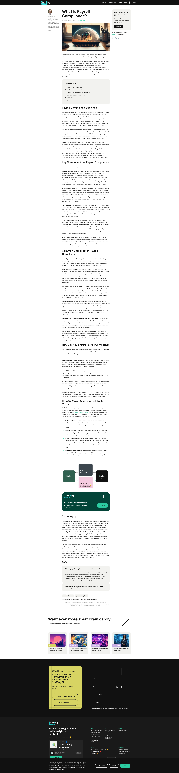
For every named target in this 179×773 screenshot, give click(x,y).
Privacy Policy (117, 708)
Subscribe (56, 757)
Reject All (114, 765)
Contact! (134, 2)
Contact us (102, 505)
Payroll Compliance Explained (74, 87)
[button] (86, 569)
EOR (86, 412)
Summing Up (70, 97)
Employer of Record (78, 412)
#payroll (70, 596)
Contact (120, 749)
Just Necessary (101, 765)
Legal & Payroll (82, 20)
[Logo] (53, 723)
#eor (64, 596)
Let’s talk (118, 26)
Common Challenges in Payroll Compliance (78, 92)
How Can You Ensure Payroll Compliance (77, 95)
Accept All (125, 765)
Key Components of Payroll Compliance (77, 90)
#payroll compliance (81, 596)
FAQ (68, 100)
